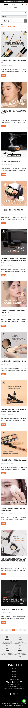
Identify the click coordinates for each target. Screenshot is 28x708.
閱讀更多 (4, 75)
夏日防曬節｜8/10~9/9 (14, 1)
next (24, 630)
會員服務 (14, 674)
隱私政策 (14, 676)
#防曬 (14, 27)
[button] (2, 1)
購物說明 (14, 671)
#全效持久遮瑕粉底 (6, 27)
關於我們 (14, 669)
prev (2, 630)
